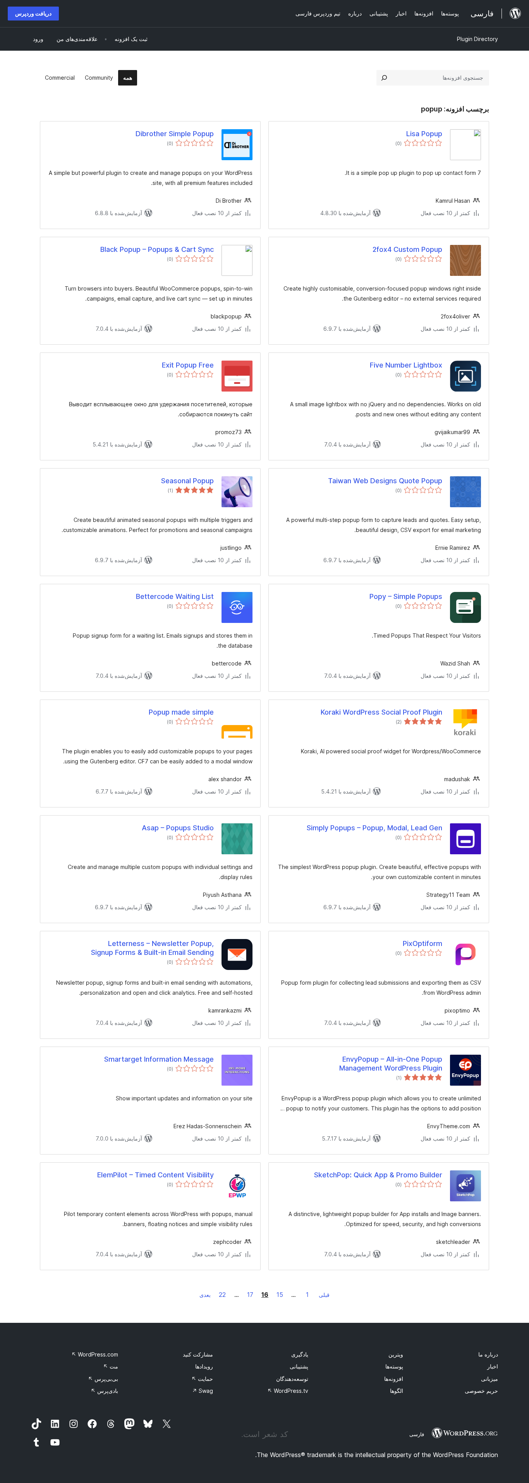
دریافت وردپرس (33, 13)
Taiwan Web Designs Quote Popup (385, 481)
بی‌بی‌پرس (103, 1378)
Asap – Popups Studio (178, 828)
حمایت (202, 1378)
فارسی (416, 1434)
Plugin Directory (477, 39)
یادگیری (299, 1354)
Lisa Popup (424, 134)
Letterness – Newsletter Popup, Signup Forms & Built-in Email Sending (152, 947)
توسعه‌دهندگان (292, 1378)
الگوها (396, 1390)
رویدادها (204, 1366)
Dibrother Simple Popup (175, 134)
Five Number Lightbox (406, 365)
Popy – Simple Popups (405, 596)
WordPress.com (94, 1354)
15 (280, 1294)
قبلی (324, 1294)
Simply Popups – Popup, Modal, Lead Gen (374, 828)
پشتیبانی (299, 1366)
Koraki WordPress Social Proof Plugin (381, 712)
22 (222, 1294)
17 (250, 1294)
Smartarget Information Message (159, 1059)
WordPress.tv (287, 1390)
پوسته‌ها (394, 1366)
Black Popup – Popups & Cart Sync (157, 249)
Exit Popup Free (188, 365)
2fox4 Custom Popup (407, 249)
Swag (202, 1390)
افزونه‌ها (393, 1378)
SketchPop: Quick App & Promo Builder (378, 1175)
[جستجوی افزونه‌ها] (384, 78)
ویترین (395, 1354)
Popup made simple (181, 712)
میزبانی (489, 1378)
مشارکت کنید (198, 1354)
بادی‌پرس (104, 1390)
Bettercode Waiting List (175, 596)
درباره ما (488, 1354)
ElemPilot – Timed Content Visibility (155, 1175)
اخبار (492, 1366)
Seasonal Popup (187, 481)
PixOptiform (422, 943)
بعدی (205, 1294)
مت (110, 1366)
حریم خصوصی (481, 1390)
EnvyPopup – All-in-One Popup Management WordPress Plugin (390, 1063)
